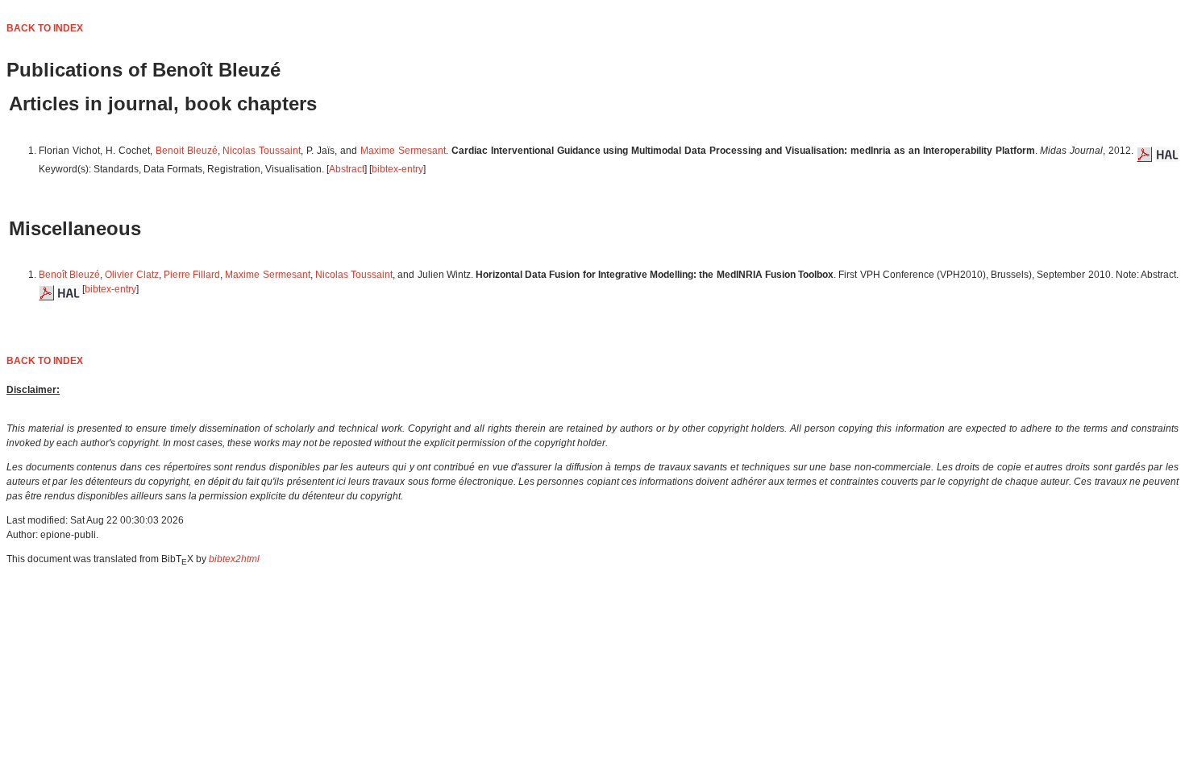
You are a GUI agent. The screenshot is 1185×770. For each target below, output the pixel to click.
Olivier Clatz (131, 274)
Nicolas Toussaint (261, 150)
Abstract (346, 169)
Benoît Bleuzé (69, 274)
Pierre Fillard (192, 274)
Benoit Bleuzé (187, 150)
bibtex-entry (397, 169)
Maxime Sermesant (403, 150)
